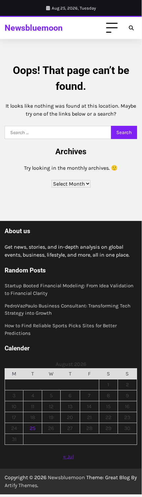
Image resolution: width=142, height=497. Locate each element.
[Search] (131, 28)
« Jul (68, 456)
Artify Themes (21, 485)
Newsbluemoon (34, 28)
